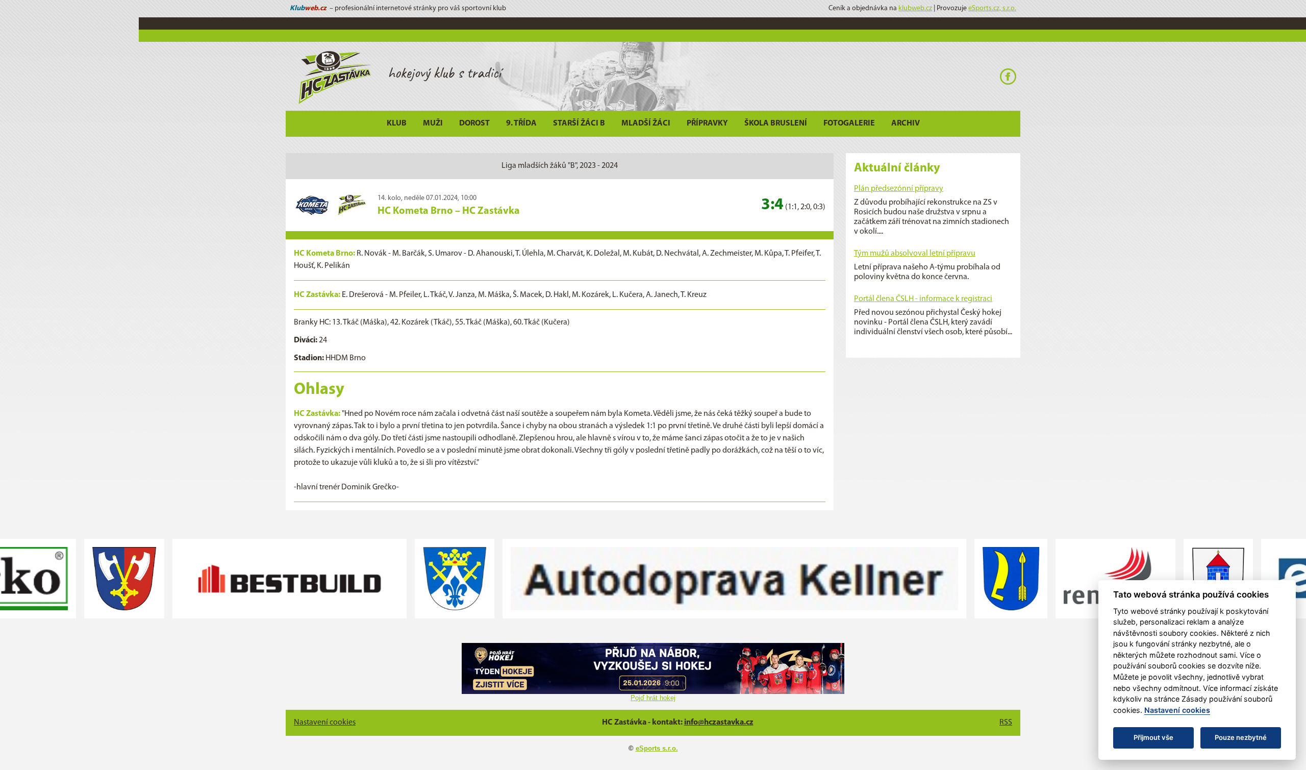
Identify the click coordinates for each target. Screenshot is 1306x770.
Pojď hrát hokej (653, 698)
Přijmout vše (1153, 737)
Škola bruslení (775, 123)
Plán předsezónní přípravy (898, 189)
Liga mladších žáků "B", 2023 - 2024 (559, 166)
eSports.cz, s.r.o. (992, 8)
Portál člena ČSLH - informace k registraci (923, 299)
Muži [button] (433, 123)
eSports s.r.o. (657, 748)
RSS (1005, 722)
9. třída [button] (521, 123)
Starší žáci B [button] (579, 123)
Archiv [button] (905, 123)
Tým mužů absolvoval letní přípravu (914, 254)
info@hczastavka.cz (719, 722)
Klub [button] (397, 123)
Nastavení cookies (325, 722)
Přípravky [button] (707, 123)
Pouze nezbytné (1241, 737)
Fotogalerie (849, 123)
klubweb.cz (915, 8)
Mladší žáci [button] (645, 123)
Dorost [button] (474, 123)
